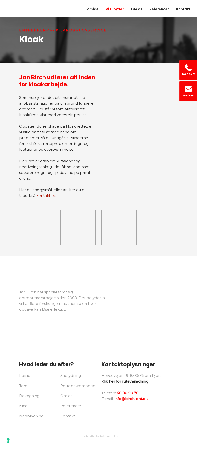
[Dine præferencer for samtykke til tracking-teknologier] (8, 440)
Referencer (159, 9)
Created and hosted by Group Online (98, 436)
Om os (136, 9)
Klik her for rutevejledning (124, 381)
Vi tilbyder (115, 9)
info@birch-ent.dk (131, 398)
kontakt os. (46, 195)
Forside (91, 9)
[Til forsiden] (25, 9)
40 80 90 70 (128, 393)
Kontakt (183, 9)
